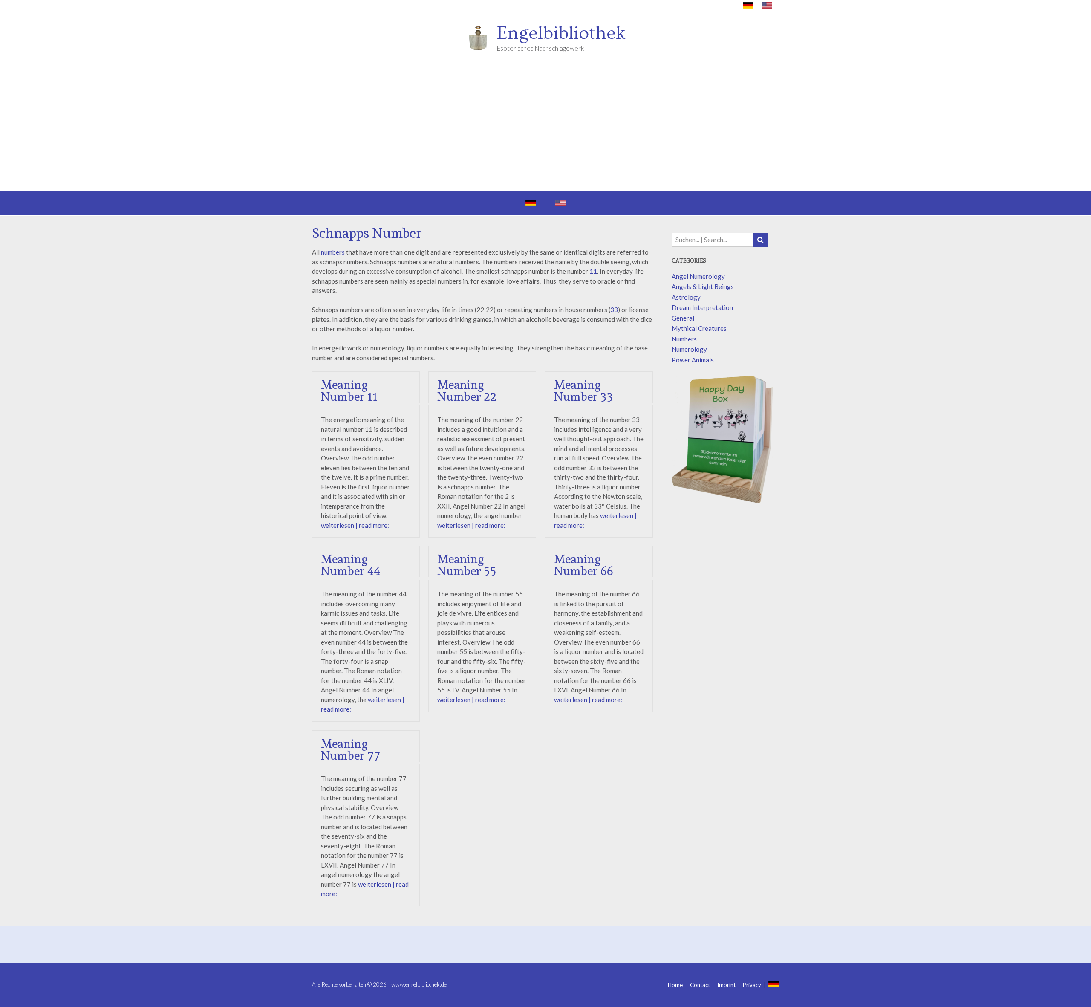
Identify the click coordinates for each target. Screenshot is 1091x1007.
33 (614, 309)
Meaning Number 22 (466, 391)
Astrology (686, 297)
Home (675, 985)
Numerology (689, 349)
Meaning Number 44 (350, 565)
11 (593, 271)
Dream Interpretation (702, 307)
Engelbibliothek (561, 33)
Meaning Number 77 (350, 750)
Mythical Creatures (699, 328)
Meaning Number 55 (466, 565)
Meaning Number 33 (583, 391)
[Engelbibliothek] (481, 37)
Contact (700, 985)
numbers (333, 252)
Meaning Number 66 (583, 565)
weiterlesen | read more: (355, 525)
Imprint (726, 985)
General (683, 318)
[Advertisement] (545, 127)
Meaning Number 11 (349, 391)
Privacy (752, 985)
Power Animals (693, 360)
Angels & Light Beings (703, 286)
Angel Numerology (698, 276)
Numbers (684, 339)
